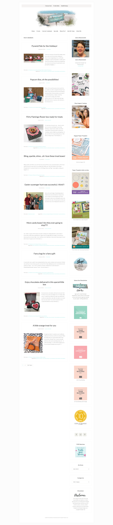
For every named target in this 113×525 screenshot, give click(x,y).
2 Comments (47, 159)
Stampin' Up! (53, 71)
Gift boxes (44, 107)
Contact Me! (80, 66)
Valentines (45, 244)
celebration (42, 147)
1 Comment (48, 49)
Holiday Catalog (42, 357)
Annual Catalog (35, 107)
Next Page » (29, 366)
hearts (50, 317)
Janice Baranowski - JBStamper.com (56, 18)
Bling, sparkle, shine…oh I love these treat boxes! (44, 156)
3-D (43, 273)
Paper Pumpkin (41, 175)
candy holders (46, 317)
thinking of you (53, 176)
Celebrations (40, 107)
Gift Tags (37, 175)
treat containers (62, 71)
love (50, 245)
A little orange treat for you (44, 325)
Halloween (38, 357)
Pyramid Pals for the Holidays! (44, 46)
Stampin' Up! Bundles (47, 71)
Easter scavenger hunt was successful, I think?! (44, 184)
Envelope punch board (42, 245)
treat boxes (58, 71)
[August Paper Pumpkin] (80, 149)
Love (42, 244)
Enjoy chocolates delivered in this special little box (44, 283)
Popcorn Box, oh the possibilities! (44, 79)
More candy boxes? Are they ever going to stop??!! (44, 224)
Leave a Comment (48, 120)
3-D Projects (30, 107)
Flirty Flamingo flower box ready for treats (44, 117)
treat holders (63, 358)
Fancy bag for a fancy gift (44, 253)
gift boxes (49, 108)
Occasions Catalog (46, 272)
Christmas (42, 71)
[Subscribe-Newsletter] (80, 291)
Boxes (47, 108)
